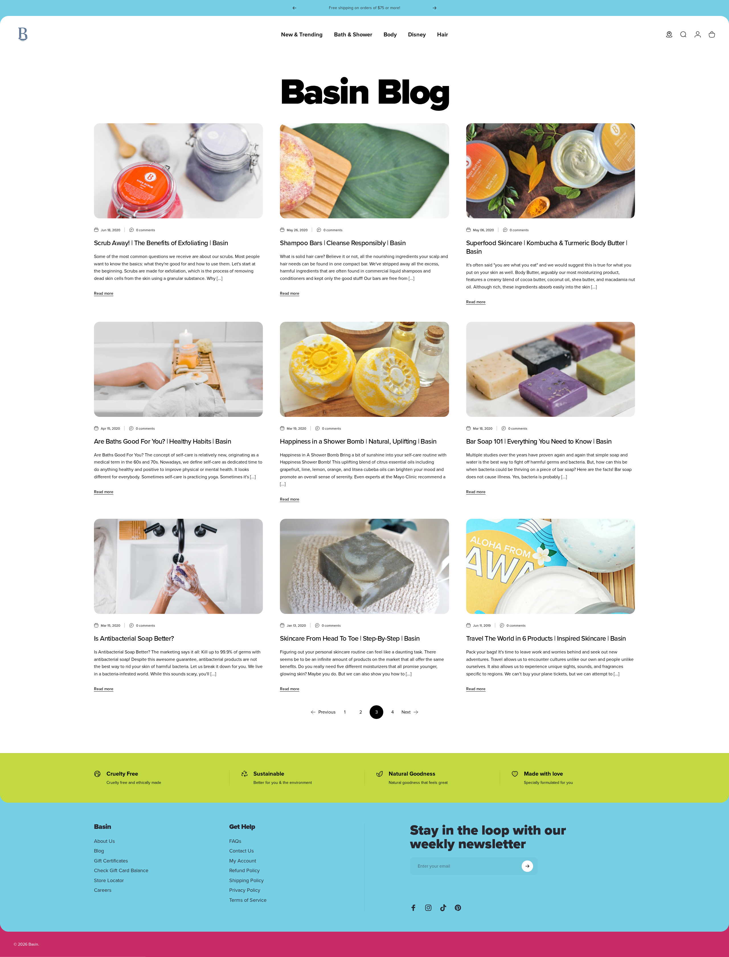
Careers (102, 890)
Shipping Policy (246, 880)
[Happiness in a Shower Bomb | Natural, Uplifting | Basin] (364, 369)
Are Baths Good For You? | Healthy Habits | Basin (162, 441)
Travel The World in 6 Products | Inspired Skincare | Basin (546, 638)
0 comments (145, 230)
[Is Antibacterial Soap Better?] (178, 566)
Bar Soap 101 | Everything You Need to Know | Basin (539, 441)
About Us (104, 841)
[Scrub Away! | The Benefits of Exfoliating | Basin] (178, 170)
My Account (242, 861)
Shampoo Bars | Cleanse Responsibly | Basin (343, 243)
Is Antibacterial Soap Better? (134, 638)
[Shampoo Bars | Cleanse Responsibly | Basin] (364, 170)
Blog (99, 851)
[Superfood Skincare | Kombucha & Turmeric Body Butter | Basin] (550, 170)
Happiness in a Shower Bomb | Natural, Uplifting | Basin (358, 441)
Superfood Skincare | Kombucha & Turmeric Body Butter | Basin (546, 247)
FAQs (235, 841)
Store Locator (109, 880)
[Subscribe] (527, 866)
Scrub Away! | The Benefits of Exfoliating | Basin (161, 243)
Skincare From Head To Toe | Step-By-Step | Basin (349, 638)
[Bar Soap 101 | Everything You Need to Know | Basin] (550, 369)
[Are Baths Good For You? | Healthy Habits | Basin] (178, 369)
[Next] (434, 8)
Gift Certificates (111, 861)
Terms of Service (248, 900)
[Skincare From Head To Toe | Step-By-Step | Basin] (364, 566)
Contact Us (241, 851)
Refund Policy (244, 870)
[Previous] (294, 8)
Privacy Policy (244, 890)
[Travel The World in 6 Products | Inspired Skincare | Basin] (550, 566)
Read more (103, 293)
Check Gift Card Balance (121, 870)
